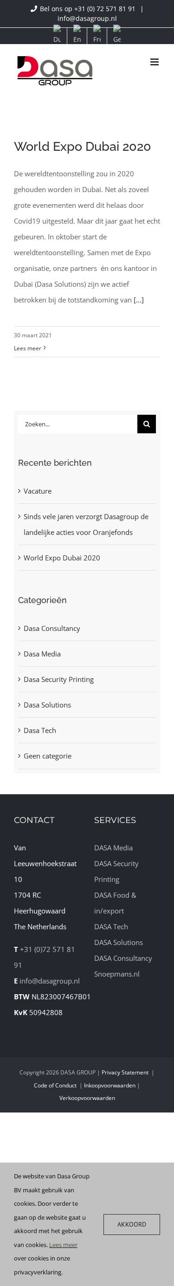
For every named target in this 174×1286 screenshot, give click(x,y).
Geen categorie (47, 755)
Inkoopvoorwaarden (109, 1085)
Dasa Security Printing (59, 679)
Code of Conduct (55, 1085)
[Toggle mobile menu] (155, 62)
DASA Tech (111, 926)
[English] (77, 36)
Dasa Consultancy (52, 628)
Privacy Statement (125, 1072)
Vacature (38, 490)
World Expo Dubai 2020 (82, 146)
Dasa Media (42, 653)
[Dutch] (57, 36)
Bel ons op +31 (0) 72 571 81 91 (88, 8)
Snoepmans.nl (117, 973)
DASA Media (113, 847)
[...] (139, 299)
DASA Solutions (118, 942)
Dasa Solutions (47, 704)
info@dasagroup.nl (87, 18)
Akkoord (131, 1224)
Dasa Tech (40, 730)
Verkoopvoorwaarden (87, 1098)
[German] (117, 36)
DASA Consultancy (123, 958)
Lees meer (27, 348)
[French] (97, 36)
